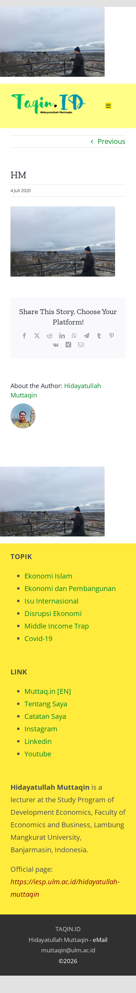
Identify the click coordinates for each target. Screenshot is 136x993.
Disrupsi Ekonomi (53, 613)
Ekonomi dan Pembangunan (70, 588)
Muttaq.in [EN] (47, 691)
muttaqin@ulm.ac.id (68, 950)
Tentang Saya (45, 703)
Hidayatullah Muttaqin (58, 940)
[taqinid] (47, 87)
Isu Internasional (51, 601)
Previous (112, 141)
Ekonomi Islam (48, 576)
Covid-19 (38, 638)
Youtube (37, 753)
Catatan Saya (45, 716)
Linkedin (38, 741)
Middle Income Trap (56, 626)
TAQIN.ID (68, 929)
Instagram (41, 728)
